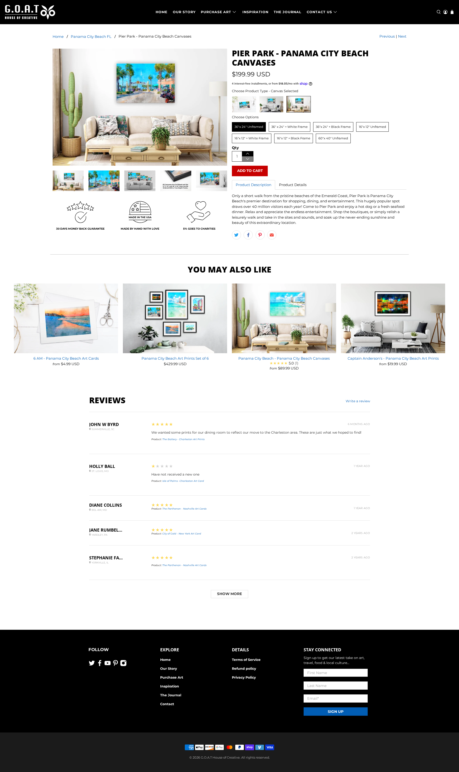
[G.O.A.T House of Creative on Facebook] (99, 665)
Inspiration (169, 686)
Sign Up (336, 711)
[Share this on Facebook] (248, 234)
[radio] (244, 104)
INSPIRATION (255, 12)
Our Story (168, 668)
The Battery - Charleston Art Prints (183, 439)
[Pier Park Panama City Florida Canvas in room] (140, 107)
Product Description (253, 184)
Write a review (358, 401)
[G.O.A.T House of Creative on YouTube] (107, 665)
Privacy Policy (244, 677)
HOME (161, 12)
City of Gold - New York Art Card (181, 533)
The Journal (170, 695)
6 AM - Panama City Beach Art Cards (66, 358)
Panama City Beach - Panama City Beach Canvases (284, 358)
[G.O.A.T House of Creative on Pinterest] (115, 665)
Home (58, 36)
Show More (229, 593)
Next (402, 36)
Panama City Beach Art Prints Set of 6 (175, 358)
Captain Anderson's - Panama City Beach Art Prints (393, 358)
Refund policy (244, 668)
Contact (167, 704)
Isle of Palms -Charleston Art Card (183, 480)
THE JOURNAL (287, 12)
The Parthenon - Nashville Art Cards (184, 508)
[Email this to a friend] (271, 234)
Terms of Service (246, 660)
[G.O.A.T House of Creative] (30, 12)
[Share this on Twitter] (236, 234)
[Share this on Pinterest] (260, 234)
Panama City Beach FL (91, 36)
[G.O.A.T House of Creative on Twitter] (91, 665)
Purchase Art (171, 677)
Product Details (292, 184)
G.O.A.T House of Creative (220, 757)
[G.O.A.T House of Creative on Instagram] (123, 665)
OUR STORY (184, 12)
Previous (387, 36)
